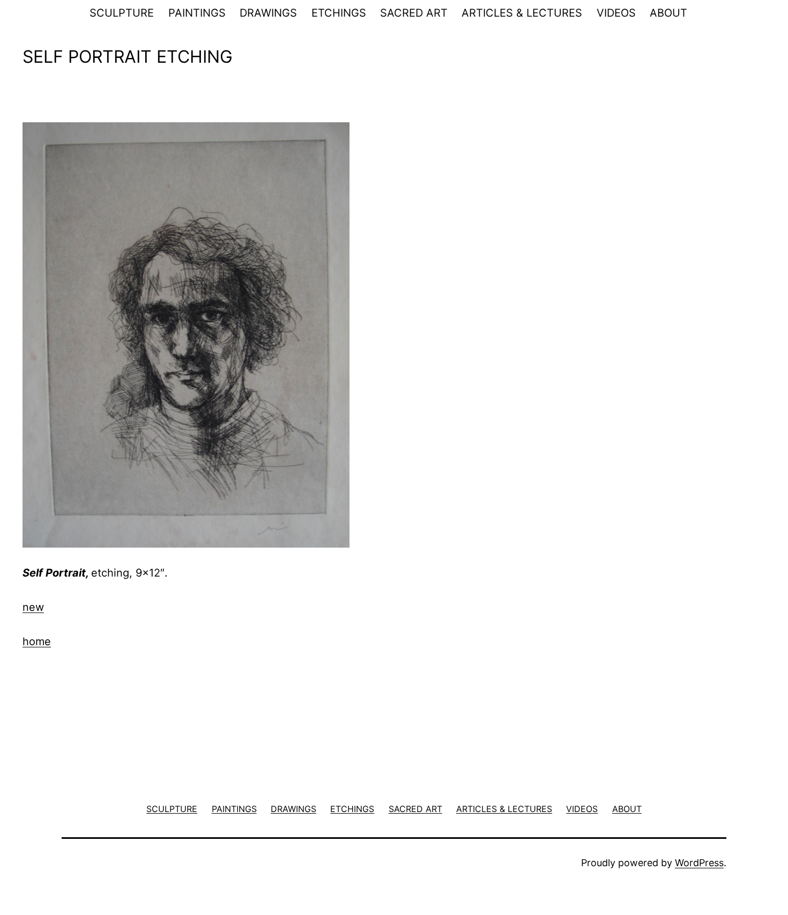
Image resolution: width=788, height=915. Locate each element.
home (37, 641)
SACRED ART (414, 12)
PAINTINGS (197, 12)
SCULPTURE (122, 12)
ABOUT (668, 12)
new (33, 607)
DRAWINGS (268, 12)
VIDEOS (616, 12)
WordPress (699, 862)
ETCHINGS (338, 12)
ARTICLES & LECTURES (522, 12)
